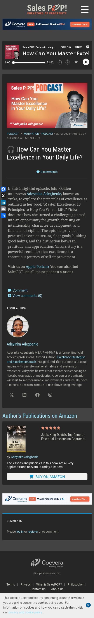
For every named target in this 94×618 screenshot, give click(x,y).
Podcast (13, 133)
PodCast (47, 133)
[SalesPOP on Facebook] (37, 395)
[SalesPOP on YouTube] (63, 396)
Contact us (38, 589)
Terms (11, 584)
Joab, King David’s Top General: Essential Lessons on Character (63, 437)
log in (20, 531)
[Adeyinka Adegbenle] (18, 326)
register (33, 531)
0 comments (49, 172)
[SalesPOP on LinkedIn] (24, 395)
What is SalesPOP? (49, 584)
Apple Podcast (37, 266)
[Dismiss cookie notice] (88, 605)
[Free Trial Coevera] (47, 499)
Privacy (26, 584)
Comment (20, 290)
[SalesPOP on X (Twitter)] (11, 395)
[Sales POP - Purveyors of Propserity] (47, 9)
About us (57, 589)
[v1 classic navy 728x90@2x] (47, 24)
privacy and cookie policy (25, 612)
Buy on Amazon (50, 476)
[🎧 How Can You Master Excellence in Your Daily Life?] (47, 105)
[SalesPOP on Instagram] (50, 395)
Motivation (31, 133)
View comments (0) (27, 295)
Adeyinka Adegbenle (21, 138)
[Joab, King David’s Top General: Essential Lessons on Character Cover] (16, 439)
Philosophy (75, 584)
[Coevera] (47, 563)
